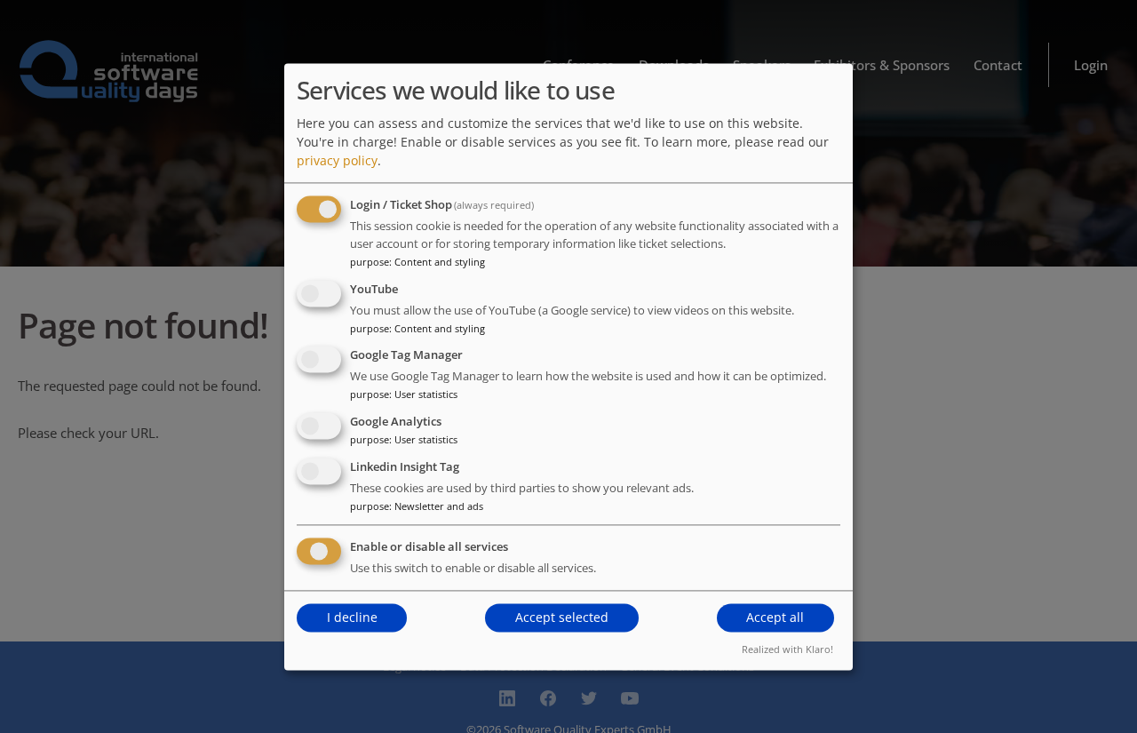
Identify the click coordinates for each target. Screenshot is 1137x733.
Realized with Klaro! (787, 649)
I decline (352, 618)
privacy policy (337, 160)
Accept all (775, 618)
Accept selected (561, 618)
